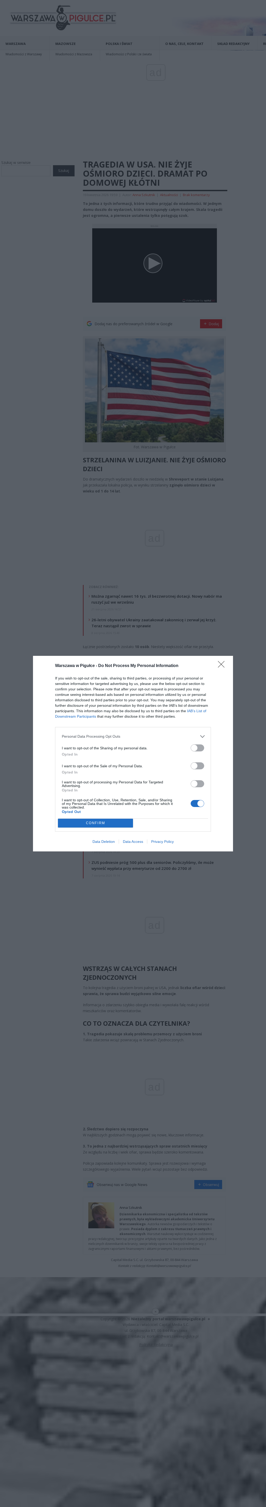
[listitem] (133, 736)
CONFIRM (95, 823)
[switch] (197, 747)
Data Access (133, 841)
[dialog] (133, 753)
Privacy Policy (162, 841)
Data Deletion (103, 841)
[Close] (223, 666)
